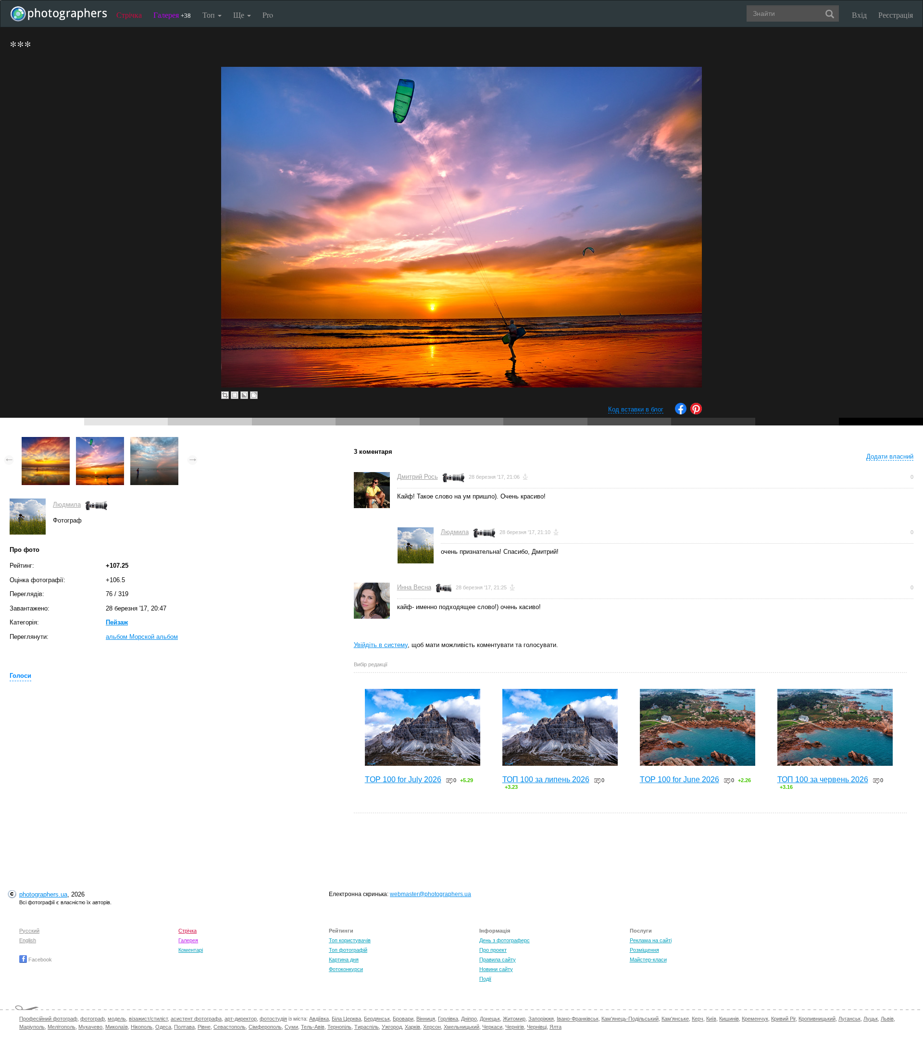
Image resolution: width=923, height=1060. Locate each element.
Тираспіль (366, 1027)
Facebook (39, 959)
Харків (412, 1027)
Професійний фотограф (48, 1019)
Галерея (172, 15)
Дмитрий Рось (417, 476)
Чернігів (514, 1027)
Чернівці (537, 1027)
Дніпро (469, 1019)
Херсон (432, 1027)
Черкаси (492, 1027)
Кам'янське (675, 1019)
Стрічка (129, 15)
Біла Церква (346, 1019)
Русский (29, 931)
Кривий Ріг (783, 1019)
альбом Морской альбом (142, 636)
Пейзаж (117, 622)
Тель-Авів (312, 1027)
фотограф (92, 1019)
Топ (209, 15)
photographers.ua (43, 894)
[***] (100, 441)
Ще (239, 15)
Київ (711, 1019)
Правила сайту (497, 959)
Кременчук (755, 1019)
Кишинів (729, 1019)
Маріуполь (32, 1027)
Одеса (163, 1027)
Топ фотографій (348, 950)
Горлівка (448, 1019)
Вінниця (425, 1019)
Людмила (67, 504)
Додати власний (889, 456)
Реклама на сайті (651, 940)
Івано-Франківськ (578, 1019)
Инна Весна (414, 587)
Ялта (555, 1027)
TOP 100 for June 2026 (679, 779)
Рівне (204, 1027)
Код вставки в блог (635, 409)
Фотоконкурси (346, 969)
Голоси (20, 675)
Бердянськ (377, 1019)
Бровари (403, 1019)
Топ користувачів (350, 940)
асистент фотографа (196, 1019)
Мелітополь (61, 1027)
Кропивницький (817, 1019)
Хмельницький (461, 1027)
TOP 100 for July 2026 (403, 779)
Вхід (859, 15)
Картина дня (344, 959)
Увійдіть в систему (381, 644)
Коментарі (190, 950)
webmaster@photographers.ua (430, 894)
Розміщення (644, 950)
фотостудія (273, 1019)
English (27, 940)
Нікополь (141, 1027)
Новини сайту (496, 969)
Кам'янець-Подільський (630, 1019)
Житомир (514, 1019)
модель (117, 1019)
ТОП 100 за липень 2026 (545, 779)
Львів (887, 1019)
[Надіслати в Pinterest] (696, 412)
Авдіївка (319, 1019)
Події (485, 979)
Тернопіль (339, 1027)
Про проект (493, 950)
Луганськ (849, 1019)
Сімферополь (265, 1027)
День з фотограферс (504, 940)
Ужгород (392, 1027)
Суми (291, 1027)
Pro (267, 15)
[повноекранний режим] (254, 395)
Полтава (184, 1027)
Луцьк (870, 1019)
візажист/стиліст (148, 1019)
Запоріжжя (541, 1019)
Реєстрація (895, 15)
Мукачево (90, 1027)
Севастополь (229, 1027)
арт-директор (241, 1019)
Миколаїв (116, 1027)
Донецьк (490, 1019)
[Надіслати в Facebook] (680, 412)
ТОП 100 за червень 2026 (822, 779)
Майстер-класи (648, 959)
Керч (697, 1019)
